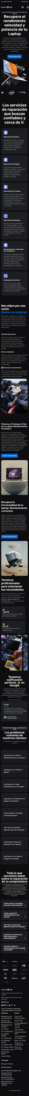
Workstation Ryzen (5, 1053)
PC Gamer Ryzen (7, 1047)
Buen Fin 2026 (20, 1040)
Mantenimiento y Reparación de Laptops (7, 1083)
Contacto (25, 1)
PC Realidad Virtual (5, 1041)
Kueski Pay (19, 1021)
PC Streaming (6, 1038)
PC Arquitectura (7, 1031)
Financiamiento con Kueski (20, 1037)
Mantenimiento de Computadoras (7, 1078)
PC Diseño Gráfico (5, 1035)
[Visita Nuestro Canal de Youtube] (2, 1005)
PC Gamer (5, 1029)
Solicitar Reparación (14, 56)
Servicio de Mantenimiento (6, 1021)
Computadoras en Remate (21, 1024)
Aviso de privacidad (18, 1048)
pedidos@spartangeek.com (11, 1071)
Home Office (5, 1056)
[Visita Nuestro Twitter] (9, 1005)
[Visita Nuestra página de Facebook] (5, 1005)
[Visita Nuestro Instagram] (7, 1005)
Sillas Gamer (19, 1030)
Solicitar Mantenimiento (9, 455)
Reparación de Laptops (6, 1026)
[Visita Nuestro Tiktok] (13, 1005)
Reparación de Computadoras (6, 1017)
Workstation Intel (7, 1049)
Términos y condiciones (19, 1044)
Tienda (17, 1027)
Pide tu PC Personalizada (20, 1017)
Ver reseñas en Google (14, 699)
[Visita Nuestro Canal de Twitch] (12, 1005)
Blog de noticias (7, 1064)
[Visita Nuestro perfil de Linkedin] (15, 1005)
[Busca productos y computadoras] (16, 7)
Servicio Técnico (7, 1)
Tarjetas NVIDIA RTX (20, 1033)
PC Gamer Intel (6, 1045)
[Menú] (27, 7)
